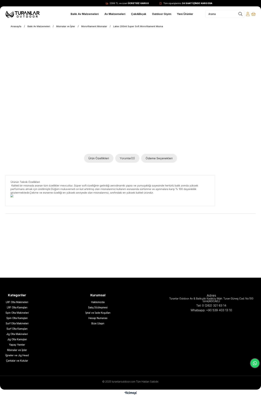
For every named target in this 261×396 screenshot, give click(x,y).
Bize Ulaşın (97, 323)
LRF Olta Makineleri (17, 302)
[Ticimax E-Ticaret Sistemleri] (130, 393)
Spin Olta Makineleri (17, 312)
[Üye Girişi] (247, 14)
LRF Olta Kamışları (17, 307)
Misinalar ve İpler (17, 349)
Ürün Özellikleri (98, 158)
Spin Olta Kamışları (17, 318)
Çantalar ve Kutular (17, 360)
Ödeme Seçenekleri (159, 158)
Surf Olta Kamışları (17, 328)
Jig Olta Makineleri (17, 334)
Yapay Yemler (17, 344)
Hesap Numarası (97, 318)
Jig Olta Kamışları (17, 339)
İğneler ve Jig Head (17, 355)
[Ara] (240, 14)
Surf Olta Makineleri (17, 323)
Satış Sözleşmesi (98, 307)
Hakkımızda (98, 302)
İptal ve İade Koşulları (97, 312)
